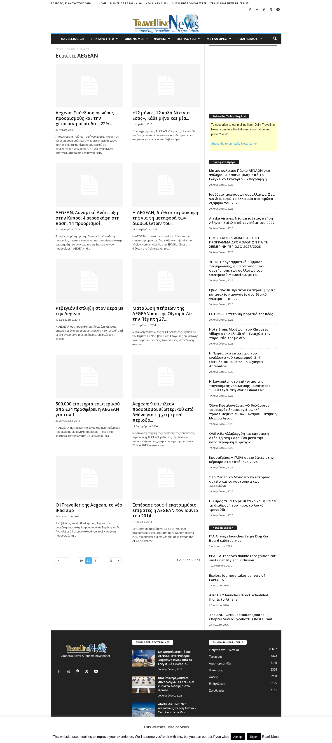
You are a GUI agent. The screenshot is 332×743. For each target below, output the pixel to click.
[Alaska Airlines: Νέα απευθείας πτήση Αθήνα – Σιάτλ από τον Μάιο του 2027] (143, 710)
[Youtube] (278, 10)
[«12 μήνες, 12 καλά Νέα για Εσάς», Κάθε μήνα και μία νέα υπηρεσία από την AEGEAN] (166, 85)
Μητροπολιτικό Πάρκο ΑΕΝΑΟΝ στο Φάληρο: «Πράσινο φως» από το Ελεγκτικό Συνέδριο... (175, 658)
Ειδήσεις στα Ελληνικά (126, 3)
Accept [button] (238, 736)
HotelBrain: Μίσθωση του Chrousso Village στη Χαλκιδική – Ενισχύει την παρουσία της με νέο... (239, 333)
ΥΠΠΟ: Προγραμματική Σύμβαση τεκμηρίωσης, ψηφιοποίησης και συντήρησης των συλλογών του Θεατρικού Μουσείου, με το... (237, 268)
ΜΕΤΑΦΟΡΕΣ (217, 39)
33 (110, 560)
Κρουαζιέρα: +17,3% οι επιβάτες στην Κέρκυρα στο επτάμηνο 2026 (241, 459)
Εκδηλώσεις (217, 683)
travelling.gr (71, 39)
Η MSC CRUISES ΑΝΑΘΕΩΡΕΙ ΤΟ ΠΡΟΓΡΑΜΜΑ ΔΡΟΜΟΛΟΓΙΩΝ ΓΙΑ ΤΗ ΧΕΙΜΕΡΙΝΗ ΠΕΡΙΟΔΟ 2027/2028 (239, 242)
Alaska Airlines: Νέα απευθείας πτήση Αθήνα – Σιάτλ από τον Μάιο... (177, 708)
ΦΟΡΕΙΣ (160, 39)
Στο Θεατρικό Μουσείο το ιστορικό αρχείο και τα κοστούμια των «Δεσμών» (239, 481)
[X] (271, 10)
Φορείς (213, 677)
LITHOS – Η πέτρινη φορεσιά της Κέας (241, 314)
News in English (156, 3)
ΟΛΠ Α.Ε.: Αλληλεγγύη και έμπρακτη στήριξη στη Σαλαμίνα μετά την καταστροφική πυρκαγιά (239, 437)
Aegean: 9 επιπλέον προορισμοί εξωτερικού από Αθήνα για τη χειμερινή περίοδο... (163, 412)
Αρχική (59, 48)
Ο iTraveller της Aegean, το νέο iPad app (89, 507)
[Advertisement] (243, 77)
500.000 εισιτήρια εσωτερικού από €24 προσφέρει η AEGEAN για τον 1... (88, 409)
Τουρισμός (215, 656)
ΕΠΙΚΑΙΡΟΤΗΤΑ (102, 39)
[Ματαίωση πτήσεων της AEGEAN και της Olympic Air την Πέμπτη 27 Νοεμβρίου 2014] (166, 281)
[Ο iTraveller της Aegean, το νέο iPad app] (89, 478)
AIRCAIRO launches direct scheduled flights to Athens (238, 597)
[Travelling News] (166, 23)
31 (96, 560)
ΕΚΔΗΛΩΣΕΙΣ (186, 39)
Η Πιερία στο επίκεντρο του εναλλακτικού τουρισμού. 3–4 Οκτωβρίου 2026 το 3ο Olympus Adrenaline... (236, 359)
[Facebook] (250, 10)
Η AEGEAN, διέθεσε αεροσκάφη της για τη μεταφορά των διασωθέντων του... (165, 218)
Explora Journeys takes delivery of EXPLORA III (237, 577)
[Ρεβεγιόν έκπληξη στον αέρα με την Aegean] (89, 281)
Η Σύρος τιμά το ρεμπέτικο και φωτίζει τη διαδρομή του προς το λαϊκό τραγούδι (243, 505)
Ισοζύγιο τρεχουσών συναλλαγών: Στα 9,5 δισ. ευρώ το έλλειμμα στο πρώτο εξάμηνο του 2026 (242, 198)
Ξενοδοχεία (216, 690)
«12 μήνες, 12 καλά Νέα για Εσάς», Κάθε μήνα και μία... (161, 115)
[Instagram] (257, 10)
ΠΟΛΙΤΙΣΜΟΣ (247, 39)
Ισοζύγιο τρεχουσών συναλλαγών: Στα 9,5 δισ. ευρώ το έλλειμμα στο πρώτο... (176, 684)
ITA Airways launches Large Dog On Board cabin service (238, 538)
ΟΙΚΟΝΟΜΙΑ (134, 39)
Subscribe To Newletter (189, 3)
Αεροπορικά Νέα (220, 663)
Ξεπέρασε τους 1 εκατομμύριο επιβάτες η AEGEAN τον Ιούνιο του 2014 (165, 510)
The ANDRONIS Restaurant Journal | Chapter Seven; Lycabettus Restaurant (241, 616)
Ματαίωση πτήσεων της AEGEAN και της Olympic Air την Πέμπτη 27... (162, 313)
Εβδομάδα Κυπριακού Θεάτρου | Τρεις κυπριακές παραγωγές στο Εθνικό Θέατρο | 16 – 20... (242, 294)
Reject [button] (254, 736)
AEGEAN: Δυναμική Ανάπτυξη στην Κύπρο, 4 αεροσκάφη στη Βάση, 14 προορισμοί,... (87, 218)
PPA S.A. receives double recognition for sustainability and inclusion (242, 557)
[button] (275, 39)
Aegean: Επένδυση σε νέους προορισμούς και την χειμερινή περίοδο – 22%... (85, 118)
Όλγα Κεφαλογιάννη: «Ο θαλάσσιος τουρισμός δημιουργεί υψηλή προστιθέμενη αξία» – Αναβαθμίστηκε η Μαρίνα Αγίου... (243, 411)
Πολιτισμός (216, 670)
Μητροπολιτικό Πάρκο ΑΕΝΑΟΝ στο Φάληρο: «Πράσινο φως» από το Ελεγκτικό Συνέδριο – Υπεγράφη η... (239, 174)
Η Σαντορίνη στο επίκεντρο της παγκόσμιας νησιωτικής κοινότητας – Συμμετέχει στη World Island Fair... (241, 385)
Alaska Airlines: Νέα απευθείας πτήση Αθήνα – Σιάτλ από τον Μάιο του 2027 (242, 220)
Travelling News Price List (229, 3)
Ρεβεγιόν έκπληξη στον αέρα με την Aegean (89, 311)
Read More (270, 736)
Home (102, 3)
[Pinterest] (264, 10)
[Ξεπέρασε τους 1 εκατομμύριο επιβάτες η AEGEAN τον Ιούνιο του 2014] (166, 478)
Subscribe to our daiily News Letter (234, 143)
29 (81, 560)
